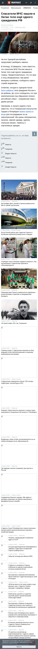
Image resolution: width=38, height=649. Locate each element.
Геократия (5, 8)
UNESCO (27, 8)
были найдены (7, 90)
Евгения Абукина (7, 25)
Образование (16, 8)
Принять (19, 647)
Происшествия (20, 27)
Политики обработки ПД (9, 643)
